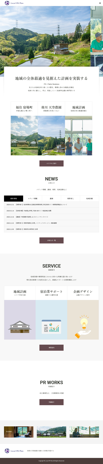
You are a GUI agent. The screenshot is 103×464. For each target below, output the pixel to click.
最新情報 (13, 199)
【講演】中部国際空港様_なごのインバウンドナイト (31, 217)
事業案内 (51, 347)
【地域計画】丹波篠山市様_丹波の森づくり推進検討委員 (33, 211)
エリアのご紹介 (51, 163)
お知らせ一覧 (51, 240)
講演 (51, 199)
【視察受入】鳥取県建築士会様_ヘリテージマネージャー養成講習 (36, 223)
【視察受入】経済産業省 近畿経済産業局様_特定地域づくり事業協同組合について (41, 204)
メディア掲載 (32, 199)
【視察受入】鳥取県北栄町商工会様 (26, 229)
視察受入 (70, 199)
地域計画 (89, 199)
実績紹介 (51, 402)
